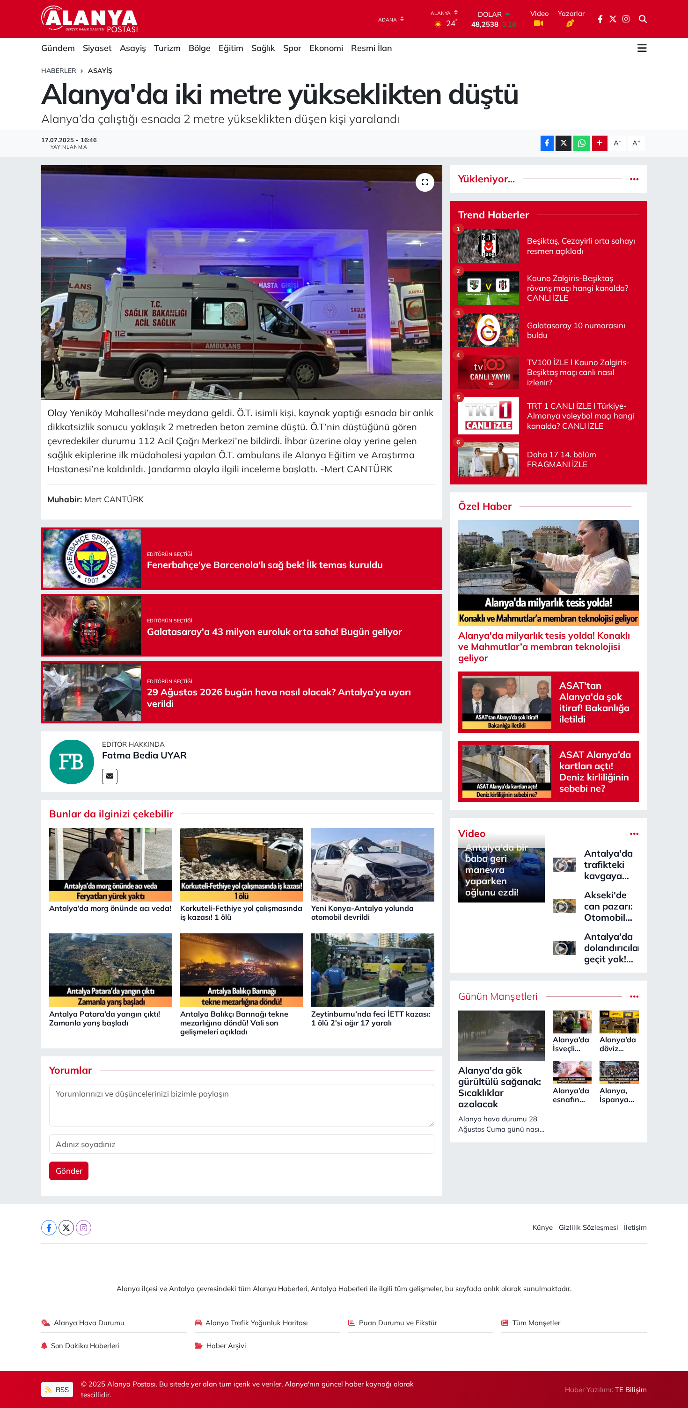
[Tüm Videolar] (634, 833)
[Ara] (643, 19)
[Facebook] (49, 1227)
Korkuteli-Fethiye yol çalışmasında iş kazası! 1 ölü (241, 912)
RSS (61, 1389)
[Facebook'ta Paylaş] (547, 143)
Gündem (58, 48)
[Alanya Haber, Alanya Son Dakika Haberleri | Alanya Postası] (90, 19)
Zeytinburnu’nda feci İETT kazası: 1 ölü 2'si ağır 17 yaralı (371, 1018)
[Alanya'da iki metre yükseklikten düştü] (241, 282)
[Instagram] (83, 1227)
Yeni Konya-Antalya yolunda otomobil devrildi (362, 912)
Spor (292, 48)
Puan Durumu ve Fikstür (398, 1322)
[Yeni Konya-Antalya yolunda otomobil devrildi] (372, 864)
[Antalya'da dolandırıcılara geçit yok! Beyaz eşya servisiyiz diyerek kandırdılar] (564, 947)
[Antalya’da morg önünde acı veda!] (110, 864)
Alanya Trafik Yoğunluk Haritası (256, 1322)
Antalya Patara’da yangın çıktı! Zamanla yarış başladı (104, 1018)
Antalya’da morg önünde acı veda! (110, 908)
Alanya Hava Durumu (89, 1322)
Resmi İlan (371, 48)
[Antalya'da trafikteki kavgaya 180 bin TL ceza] (564, 863)
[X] (66, 1227)
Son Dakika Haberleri (85, 1345)
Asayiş (133, 48)
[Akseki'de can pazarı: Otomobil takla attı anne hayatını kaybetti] (564, 905)
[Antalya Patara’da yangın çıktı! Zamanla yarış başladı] (110, 970)
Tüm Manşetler (536, 1322)
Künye (543, 1227)
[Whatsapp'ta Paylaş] (581, 143)
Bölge (200, 48)
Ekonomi (326, 48)
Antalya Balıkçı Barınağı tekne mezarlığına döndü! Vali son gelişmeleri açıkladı (234, 1022)
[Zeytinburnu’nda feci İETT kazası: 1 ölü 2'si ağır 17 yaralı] (372, 970)
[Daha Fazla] (599, 143)
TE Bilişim (631, 1389)
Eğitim (231, 48)
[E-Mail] (109, 776)
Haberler (58, 70)
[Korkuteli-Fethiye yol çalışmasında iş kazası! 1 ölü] (241, 864)
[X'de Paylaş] (563, 143)
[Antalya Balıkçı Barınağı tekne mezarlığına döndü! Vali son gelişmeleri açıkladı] (241, 970)
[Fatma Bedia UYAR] (71, 760)
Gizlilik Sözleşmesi (588, 1227)
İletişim (635, 1227)
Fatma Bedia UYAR (144, 755)
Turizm (167, 48)
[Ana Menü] (642, 48)
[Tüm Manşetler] (634, 996)
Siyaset (97, 48)
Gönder (69, 1171)
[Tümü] (634, 179)
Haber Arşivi (226, 1345)
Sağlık (263, 48)
